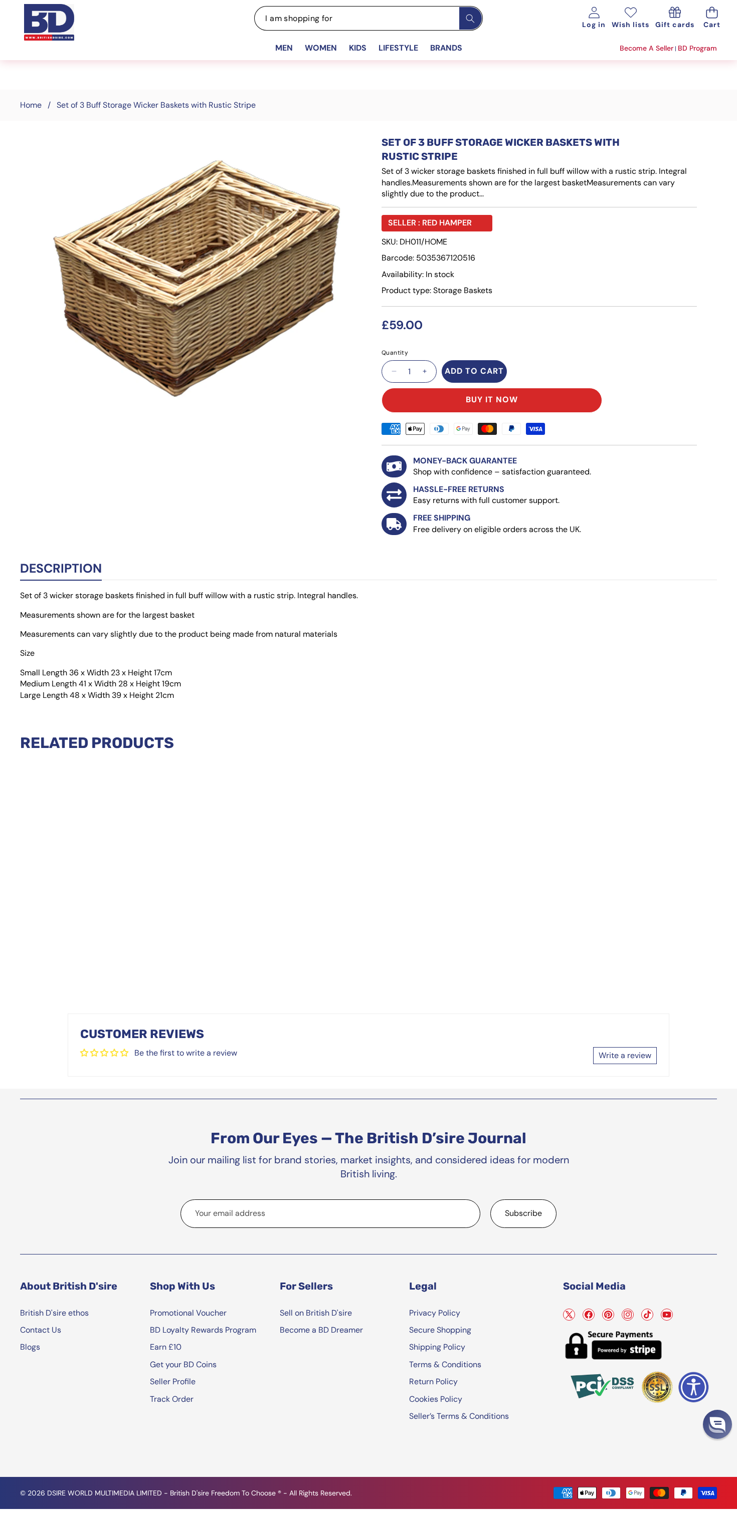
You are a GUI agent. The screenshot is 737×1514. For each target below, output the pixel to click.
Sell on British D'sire (316, 1313)
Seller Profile (173, 1381)
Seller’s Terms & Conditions (459, 1416)
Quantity (395, 353)
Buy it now (492, 399)
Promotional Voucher (188, 1313)
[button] (711, 18)
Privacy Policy (434, 1313)
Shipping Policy (437, 1347)
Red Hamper (447, 222)
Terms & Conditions (445, 1364)
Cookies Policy (435, 1399)
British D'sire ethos (54, 1313)
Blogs (30, 1347)
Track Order (172, 1399)
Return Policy (433, 1381)
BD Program (697, 48)
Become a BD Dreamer (321, 1330)
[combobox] (368, 18)
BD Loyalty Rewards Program (203, 1330)
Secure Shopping (440, 1330)
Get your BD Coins (183, 1364)
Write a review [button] (625, 1055)
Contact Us (40, 1330)
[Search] (470, 18)
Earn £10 (165, 1347)
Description (61, 568)
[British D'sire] (61, 33)
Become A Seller (646, 48)
